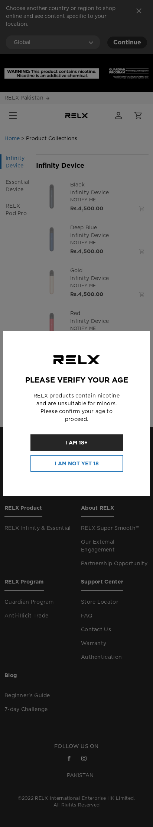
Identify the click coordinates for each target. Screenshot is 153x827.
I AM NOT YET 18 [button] (77, 463)
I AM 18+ (76, 443)
